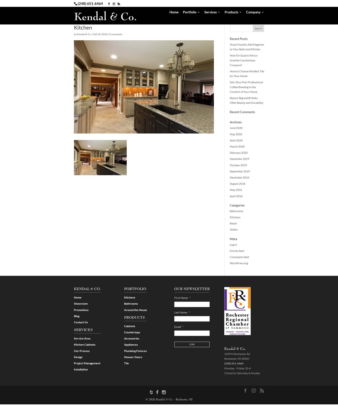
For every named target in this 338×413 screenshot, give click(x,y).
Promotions (81, 310)
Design (78, 357)
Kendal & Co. (84, 34)
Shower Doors (133, 357)
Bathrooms (236, 211)
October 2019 (238, 165)
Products (231, 12)
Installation (81, 369)
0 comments (115, 34)
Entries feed (237, 250)
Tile (126, 363)
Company (253, 12)
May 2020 (236, 134)
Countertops (132, 332)
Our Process (82, 350)
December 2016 (239, 177)
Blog (76, 316)
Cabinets (129, 326)
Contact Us (81, 322)
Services (210, 12)
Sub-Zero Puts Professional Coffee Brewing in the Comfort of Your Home (246, 86)
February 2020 (239, 152)
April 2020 (236, 140)
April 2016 (236, 196)
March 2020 (237, 146)
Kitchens (235, 217)
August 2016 (237, 183)
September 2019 (240, 171)
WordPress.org (239, 263)
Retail (233, 223)
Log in (233, 244)
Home (174, 12)
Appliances (131, 344)
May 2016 (236, 189)
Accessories (131, 338)
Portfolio (189, 12)
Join (192, 344)
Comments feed (239, 257)
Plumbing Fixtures (135, 350)
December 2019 (239, 158)
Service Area (82, 338)
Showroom (81, 303)
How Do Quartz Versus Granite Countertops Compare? (244, 60)
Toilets (234, 229)
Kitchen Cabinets (84, 344)
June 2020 (236, 127)
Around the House (135, 310)
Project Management (87, 363)
